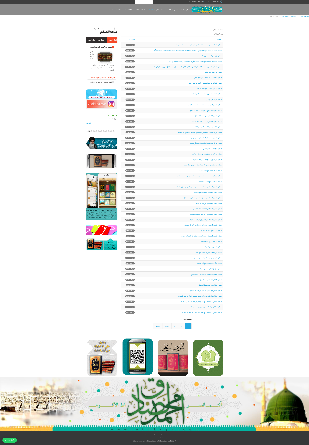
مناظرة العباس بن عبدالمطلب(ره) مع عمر (208, 77)
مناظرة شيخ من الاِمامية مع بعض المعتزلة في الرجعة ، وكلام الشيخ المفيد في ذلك (195, 61)
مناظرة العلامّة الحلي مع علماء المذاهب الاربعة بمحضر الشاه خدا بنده (199, 45)
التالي (167, 326)
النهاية (158, 326)
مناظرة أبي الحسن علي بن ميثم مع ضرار (209, 252)
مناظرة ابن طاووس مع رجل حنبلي (210, 170)
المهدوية (121, 9)
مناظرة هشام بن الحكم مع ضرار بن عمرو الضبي (206, 274)
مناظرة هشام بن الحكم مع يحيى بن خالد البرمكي (206, 307)
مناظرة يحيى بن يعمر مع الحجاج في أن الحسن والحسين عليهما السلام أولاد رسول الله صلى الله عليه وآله (188, 50)
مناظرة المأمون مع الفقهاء (213, 247)
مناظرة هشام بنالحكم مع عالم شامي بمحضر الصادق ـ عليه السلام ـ (200, 296)
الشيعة (150, 9)
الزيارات (132, 39)
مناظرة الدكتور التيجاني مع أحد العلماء (209, 88)
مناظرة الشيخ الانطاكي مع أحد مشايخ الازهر (208, 116)
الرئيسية (185, 9)
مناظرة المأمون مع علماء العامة (211, 241)
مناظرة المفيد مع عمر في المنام (211, 230)
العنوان (219, 39)
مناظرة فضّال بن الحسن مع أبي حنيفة (209, 263)
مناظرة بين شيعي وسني (214, 99)
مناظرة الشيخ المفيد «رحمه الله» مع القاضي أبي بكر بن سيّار (203, 225)
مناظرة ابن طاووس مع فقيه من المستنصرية (207, 159)
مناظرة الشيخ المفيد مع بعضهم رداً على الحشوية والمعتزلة (202, 198)
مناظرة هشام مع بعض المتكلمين (211, 279)
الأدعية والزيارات (140, 9)
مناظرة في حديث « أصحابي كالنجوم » (210, 56)
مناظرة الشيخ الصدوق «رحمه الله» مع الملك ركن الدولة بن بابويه (201, 236)
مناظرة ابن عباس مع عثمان (213, 72)
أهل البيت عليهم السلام (163, 9)
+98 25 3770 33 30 (213, 1)
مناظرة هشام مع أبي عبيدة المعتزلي (210, 285)
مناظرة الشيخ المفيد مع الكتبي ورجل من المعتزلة (206, 219)
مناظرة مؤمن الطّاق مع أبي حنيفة (211, 268)
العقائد (129, 9)
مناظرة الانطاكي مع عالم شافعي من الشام (208, 127)
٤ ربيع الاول (112, 115)
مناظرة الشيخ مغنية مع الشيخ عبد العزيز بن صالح (206, 110)
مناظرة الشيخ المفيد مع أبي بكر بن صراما (209, 203)
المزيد (113, 9)
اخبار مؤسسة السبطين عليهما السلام (103, 77)
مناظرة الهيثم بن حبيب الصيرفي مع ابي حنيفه (207, 258)
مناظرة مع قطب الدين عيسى (212, 148)
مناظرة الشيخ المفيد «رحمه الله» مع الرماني (208, 192)
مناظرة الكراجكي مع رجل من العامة (210, 181)
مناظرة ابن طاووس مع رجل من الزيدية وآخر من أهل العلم (203, 165)
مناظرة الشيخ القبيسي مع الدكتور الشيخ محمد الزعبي (205, 105)
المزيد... (111, 74)
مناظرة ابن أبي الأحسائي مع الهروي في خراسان (207, 154)
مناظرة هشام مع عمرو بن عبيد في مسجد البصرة (206, 290)
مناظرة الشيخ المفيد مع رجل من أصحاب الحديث (206, 214)
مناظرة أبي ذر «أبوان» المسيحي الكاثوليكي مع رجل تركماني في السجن (200, 132)
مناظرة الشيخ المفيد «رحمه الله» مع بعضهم (207, 208)
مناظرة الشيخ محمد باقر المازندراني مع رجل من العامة (204, 138)
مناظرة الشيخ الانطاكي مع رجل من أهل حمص (207, 121)
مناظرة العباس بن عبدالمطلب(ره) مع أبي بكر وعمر (205, 83)
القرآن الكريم (178, 9)
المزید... (88, 123)
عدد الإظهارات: (218, 34)
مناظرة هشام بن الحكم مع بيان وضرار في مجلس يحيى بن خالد (201, 301)
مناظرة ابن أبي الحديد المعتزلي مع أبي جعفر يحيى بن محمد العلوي (199, 176)
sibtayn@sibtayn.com (196, 1)
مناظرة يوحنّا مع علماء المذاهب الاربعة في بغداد (206, 143)
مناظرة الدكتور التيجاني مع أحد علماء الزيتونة (207, 94)
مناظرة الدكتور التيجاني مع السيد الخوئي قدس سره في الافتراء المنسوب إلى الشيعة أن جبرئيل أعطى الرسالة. (187, 66)
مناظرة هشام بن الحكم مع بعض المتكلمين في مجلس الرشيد (202, 312)
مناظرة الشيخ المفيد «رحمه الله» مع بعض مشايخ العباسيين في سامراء (199, 187)
